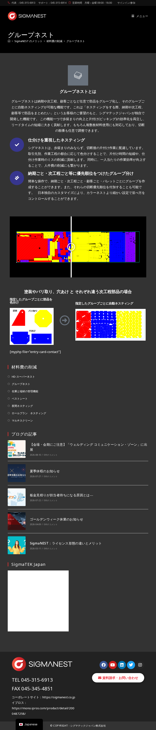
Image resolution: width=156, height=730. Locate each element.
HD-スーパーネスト (23, 376)
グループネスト (75, 41)
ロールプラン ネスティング (29, 413)
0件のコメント (50, 454)
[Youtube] (113, 665)
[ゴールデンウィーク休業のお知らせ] (16, 521)
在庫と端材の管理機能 (25, 391)
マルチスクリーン (22, 420)
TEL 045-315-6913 (32, 679)
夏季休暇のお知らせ (45, 471)
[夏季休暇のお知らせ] (16, 473)
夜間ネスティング (22, 406)
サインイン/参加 (126, 2)
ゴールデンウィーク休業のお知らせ (56, 519)
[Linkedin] (122, 665)
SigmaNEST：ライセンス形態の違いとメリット (66, 543)
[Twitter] (131, 665)
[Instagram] (140, 665)
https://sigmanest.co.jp (58, 697)
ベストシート (20, 398)
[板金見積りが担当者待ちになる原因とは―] (16, 497)
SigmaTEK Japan (28, 564)
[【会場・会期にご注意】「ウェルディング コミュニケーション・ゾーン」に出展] (16, 449)
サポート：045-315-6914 (52, 2)
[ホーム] (9, 41)
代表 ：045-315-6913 (23, 2)
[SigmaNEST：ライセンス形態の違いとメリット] (16, 545)
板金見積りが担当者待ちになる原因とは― (61, 495)
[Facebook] (104, 665)
